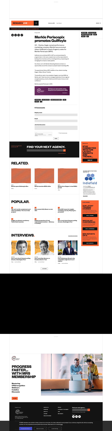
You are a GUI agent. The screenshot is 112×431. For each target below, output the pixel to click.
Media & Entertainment (56, 99)
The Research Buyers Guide (16, 146)
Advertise (46, 409)
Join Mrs (45, 413)
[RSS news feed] (18, 36)
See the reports (90, 243)
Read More (64, 92)
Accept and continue (25, 428)
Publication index (47, 415)
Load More (44, 268)
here (61, 424)
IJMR (59, 411)
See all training (89, 215)
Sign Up (90, 160)
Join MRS (15, 398)
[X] (15, 36)
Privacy (59, 407)
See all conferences (90, 228)
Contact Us (46, 407)
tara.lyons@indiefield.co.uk (90, 187)
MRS (54, 23)
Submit (56, 138)
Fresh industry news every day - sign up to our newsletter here (25, 28)
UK (41, 101)
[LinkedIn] (12, 36)
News (64, 99)
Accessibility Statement (63, 409)
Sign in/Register (59, 23)
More (72, 235)
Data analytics (45, 99)
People (36, 101)
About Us (45, 411)
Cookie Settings (54, 428)
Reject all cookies (40, 428)
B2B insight (37, 99)
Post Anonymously (63, 133)
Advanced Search (62, 153)
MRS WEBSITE (60, 413)
